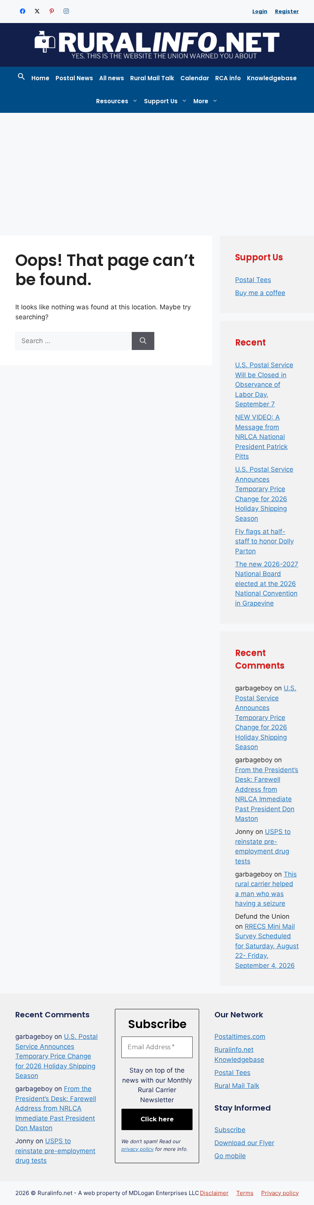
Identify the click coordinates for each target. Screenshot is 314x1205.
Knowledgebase (272, 78)
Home (40, 78)
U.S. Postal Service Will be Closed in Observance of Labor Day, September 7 (264, 384)
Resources (112, 101)
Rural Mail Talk (152, 78)
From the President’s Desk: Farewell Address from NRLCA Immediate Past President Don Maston (55, 1108)
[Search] (143, 341)
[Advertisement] (157, 170)
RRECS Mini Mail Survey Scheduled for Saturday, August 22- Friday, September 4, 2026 (267, 946)
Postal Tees (253, 280)
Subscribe (229, 1130)
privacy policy (137, 1149)
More (200, 101)
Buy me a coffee (260, 293)
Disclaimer (214, 1193)
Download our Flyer (244, 1143)
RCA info (228, 78)
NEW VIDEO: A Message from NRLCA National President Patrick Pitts (261, 436)
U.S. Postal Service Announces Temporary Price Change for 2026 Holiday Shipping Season (265, 717)
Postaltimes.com (239, 1036)
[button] (21, 78)
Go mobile (230, 1156)
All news (111, 78)
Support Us (161, 101)
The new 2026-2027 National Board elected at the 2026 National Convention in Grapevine (266, 583)
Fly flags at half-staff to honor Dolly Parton (264, 541)
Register (287, 11)
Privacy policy (280, 1193)
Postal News (74, 78)
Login (259, 11)
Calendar (194, 78)
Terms (244, 1193)
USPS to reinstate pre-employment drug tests (55, 1150)
